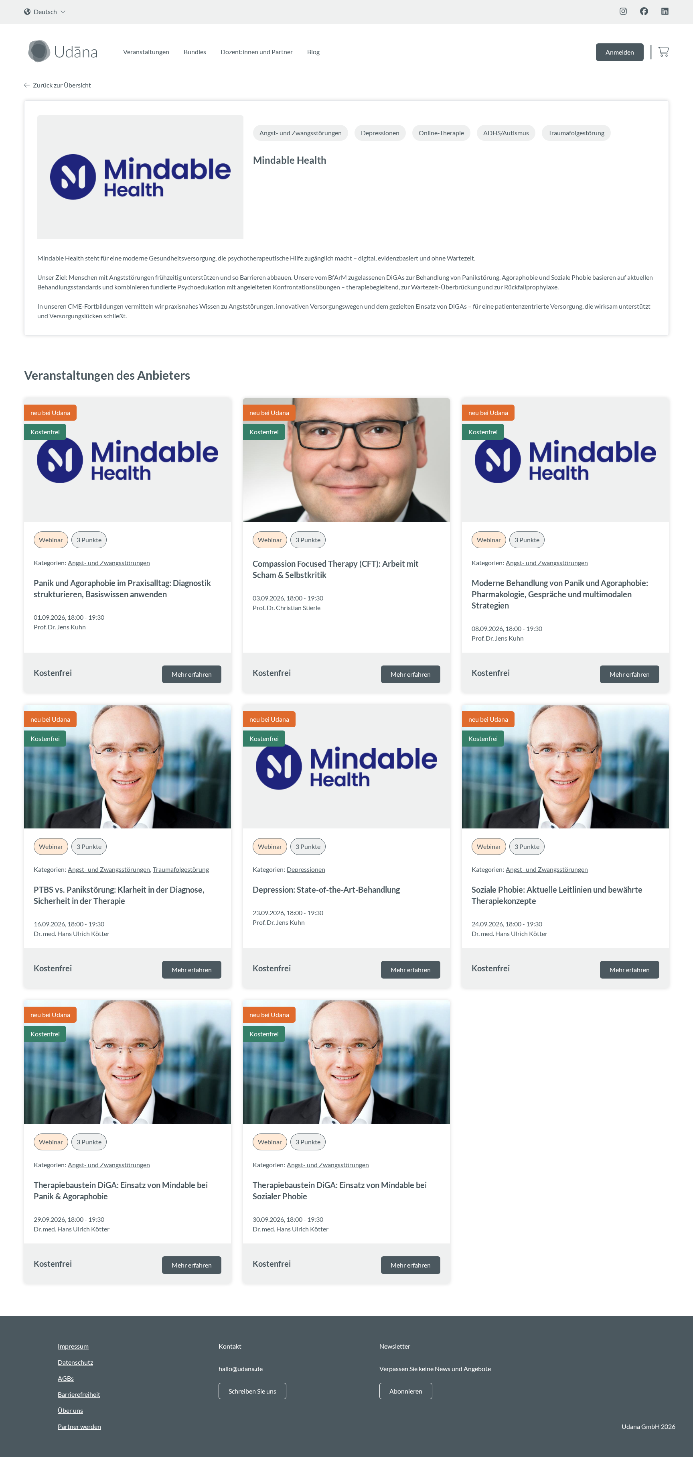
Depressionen (306, 869)
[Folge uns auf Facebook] (644, 11)
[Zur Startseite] (64, 51)
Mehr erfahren (192, 674)
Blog (313, 51)
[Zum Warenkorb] (663, 52)
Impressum (73, 1346)
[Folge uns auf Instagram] (623, 11)
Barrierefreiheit (79, 1394)
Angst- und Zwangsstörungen (109, 562)
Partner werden (79, 1426)
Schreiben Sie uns (252, 1391)
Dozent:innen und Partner (257, 51)
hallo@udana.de (241, 1368)
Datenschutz (75, 1362)
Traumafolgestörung (181, 869)
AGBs (66, 1378)
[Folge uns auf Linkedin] (665, 11)
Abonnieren (405, 1391)
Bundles (195, 51)
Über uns (70, 1410)
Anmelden (620, 52)
